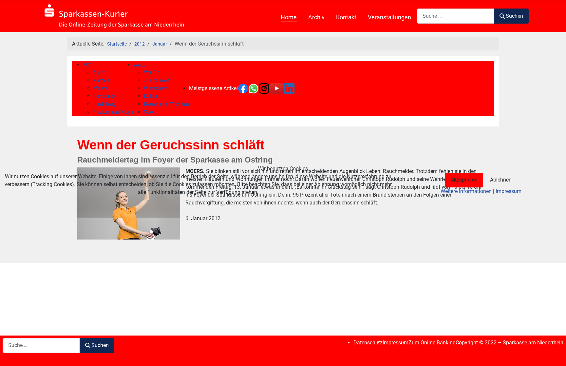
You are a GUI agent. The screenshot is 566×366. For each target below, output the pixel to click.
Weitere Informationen (466, 191)
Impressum (508, 191)
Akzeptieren (464, 180)
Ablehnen (501, 180)
